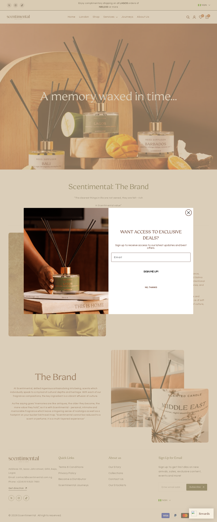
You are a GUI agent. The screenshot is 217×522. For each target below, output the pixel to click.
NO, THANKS (151, 287)
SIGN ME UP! (151, 271)
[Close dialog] (188, 213)
